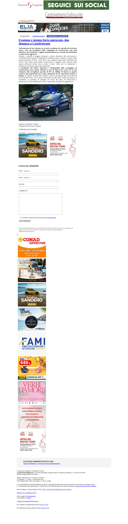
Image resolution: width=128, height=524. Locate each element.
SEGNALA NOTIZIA (27, 21)
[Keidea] (32, 379)
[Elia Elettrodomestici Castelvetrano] (64, 32)
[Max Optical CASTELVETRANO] (32, 330)
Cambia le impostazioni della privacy (28, 501)
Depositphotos (31, 496)
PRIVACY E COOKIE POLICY (27, 493)
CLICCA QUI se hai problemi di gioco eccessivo (56, 489)
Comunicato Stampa (39, 36)
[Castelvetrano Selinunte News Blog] (64, 18)
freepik (29, 498)
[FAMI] (32, 355)
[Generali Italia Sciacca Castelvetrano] (62, 157)
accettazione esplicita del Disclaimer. (85, 486)
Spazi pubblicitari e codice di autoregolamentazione (41, 463)
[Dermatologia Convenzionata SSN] (32, 428)
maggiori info (51, 217)
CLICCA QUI (44, 504)
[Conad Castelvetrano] (32, 257)
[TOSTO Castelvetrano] (32, 281)
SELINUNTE (25, 22)
